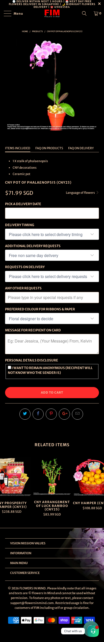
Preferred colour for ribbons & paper (40, 309)
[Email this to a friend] (77, 414)
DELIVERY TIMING (19, 225)
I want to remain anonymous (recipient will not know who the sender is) (50, 370)
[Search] (86, 13)
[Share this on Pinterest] (51, 414)
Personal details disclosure (31, 360)
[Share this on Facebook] (38, 414)
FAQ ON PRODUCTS (49, 148)
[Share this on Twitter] (25, 414)
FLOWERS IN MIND (32, 588)
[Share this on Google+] (64, 414)
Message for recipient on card (33, 330)
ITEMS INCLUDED (17, 148)
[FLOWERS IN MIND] (52, 13)
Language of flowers (80, 193)
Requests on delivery (25, 267)
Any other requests (23, 288)
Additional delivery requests (33, 246)
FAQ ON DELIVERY (81, 148)
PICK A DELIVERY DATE (23, 204)
